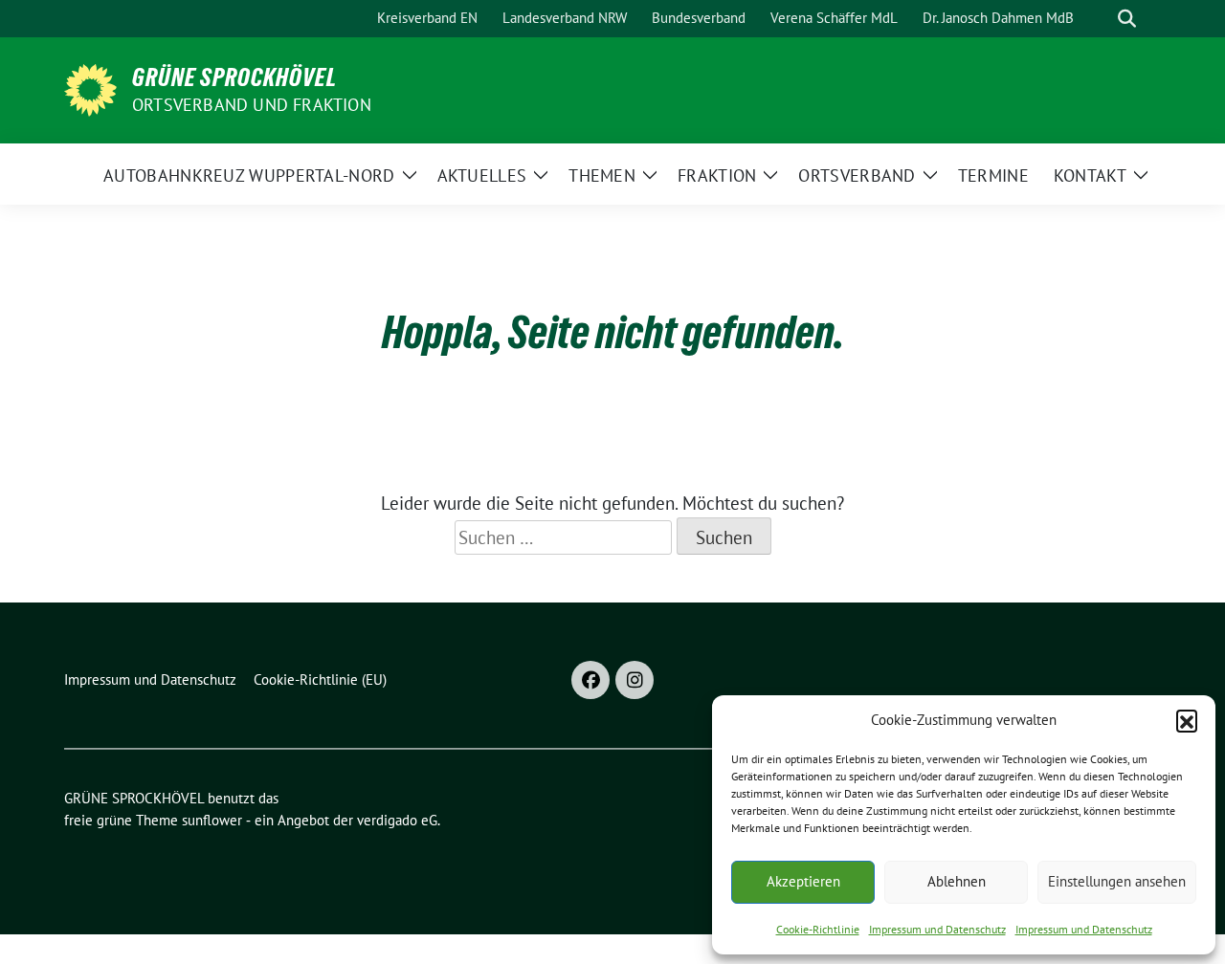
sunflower (212, 820)
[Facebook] (590, 680)
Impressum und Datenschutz (937, 929)
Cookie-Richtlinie (817, 929)
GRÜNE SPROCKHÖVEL (234, 77)
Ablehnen (956, 881)
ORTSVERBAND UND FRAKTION (251, 105)
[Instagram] (634, 680)
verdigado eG (397, 820)
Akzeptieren (803, 881)
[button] (1186, 720)
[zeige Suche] (1127, 18)
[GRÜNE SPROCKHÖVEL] (90, 88)
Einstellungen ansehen (1117, 881)
